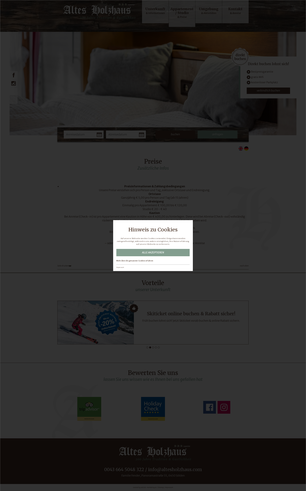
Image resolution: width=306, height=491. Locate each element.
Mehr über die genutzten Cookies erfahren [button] (134, 261)
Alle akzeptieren (153, 252)
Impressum (120, 267)
